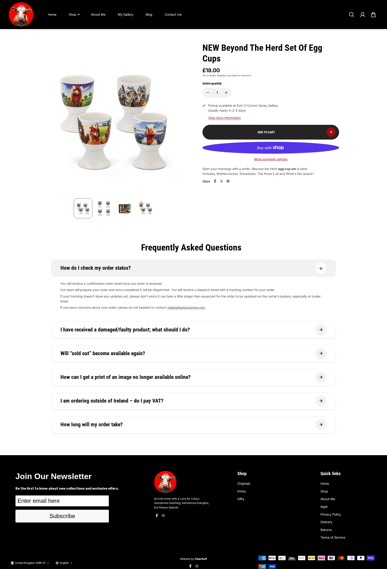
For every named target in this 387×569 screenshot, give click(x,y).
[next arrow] (182, 120)
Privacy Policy (330, 514)
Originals (243, 483)
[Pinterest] (228, 181)
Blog (149, 14)
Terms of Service (332, 537)
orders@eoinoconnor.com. (186, 307)
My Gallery (125, 14)
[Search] (351, 14)
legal (323, 506)
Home (52, 14)
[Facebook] (215, 181)
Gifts (240, 499)
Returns (326, 530)
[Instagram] (163, 515)
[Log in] (362, 14)
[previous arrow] (45, 120)
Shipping (221, 75)
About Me (98, 14)
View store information (224, 118)
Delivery (326, 522)
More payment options (270, 159)
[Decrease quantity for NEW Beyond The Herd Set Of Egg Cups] (208, 92)
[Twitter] (221, 181)
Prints (241, 491)
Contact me (173, 14)
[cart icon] (373, 14)
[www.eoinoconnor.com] (21, 14)
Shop (72, 14)
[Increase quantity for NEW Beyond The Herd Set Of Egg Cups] (226, 92)
